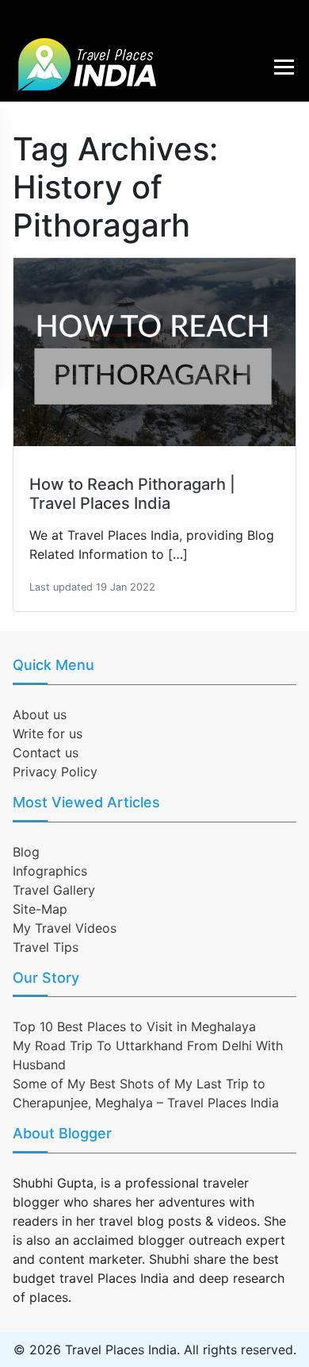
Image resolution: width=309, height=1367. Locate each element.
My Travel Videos (64, 928)
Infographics (50, 871)
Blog (26, 852)
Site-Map (40, 909)
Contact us (45, 753)
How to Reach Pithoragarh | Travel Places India (132, 494)
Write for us (47, 733)
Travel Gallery (54, 890)
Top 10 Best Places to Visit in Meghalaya (134, 1026)
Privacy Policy (55, 772)
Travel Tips (45, 947)
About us (40, 714)
